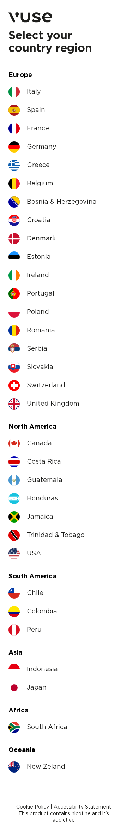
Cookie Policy (32, 807)
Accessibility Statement (82, 807)
